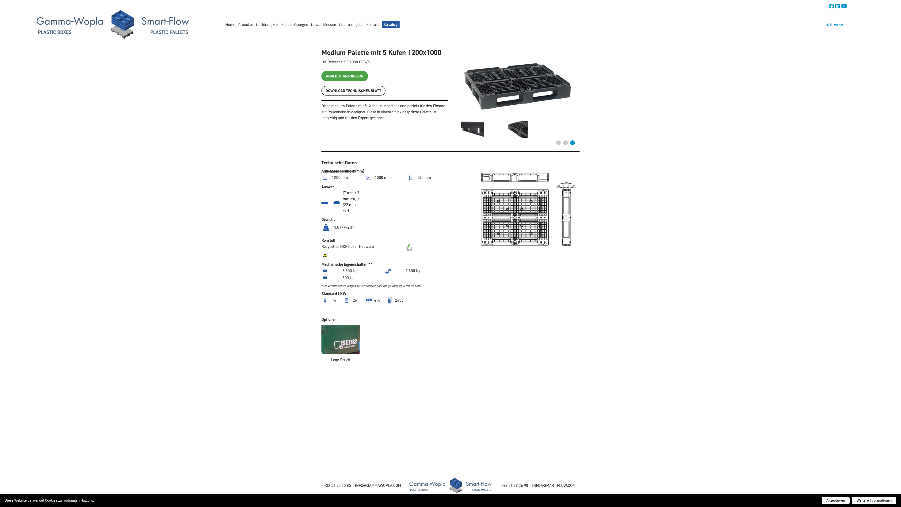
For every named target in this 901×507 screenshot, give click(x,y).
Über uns (346, 24)
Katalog (391, 24)
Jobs (359, 24)
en (836, 24)
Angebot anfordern (344, 76)
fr (831, 24)
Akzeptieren (835, 500)
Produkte (245, 24)
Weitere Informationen (874, 500)
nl (827, 24)
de (841, 24)
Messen (329, 24)
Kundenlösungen (294, 24)
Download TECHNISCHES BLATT (353, 90)
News (315, 24)
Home (230, 24)
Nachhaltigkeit (267, 24)
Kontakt (372, 24)
